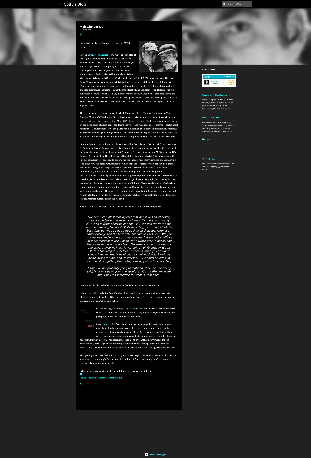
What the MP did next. (211, 118)
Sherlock (92, 378)
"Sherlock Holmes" (99, 55)
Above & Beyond (208, 159)
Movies (83, 378)
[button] (81, 34)
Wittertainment (115, 378)
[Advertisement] (129, 430)
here (105, 324)
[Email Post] (81, 375)
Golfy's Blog (75, 4)
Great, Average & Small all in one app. (217, 95)
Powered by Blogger (157, 455)
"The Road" (130, 308)
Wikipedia (102, 378)
